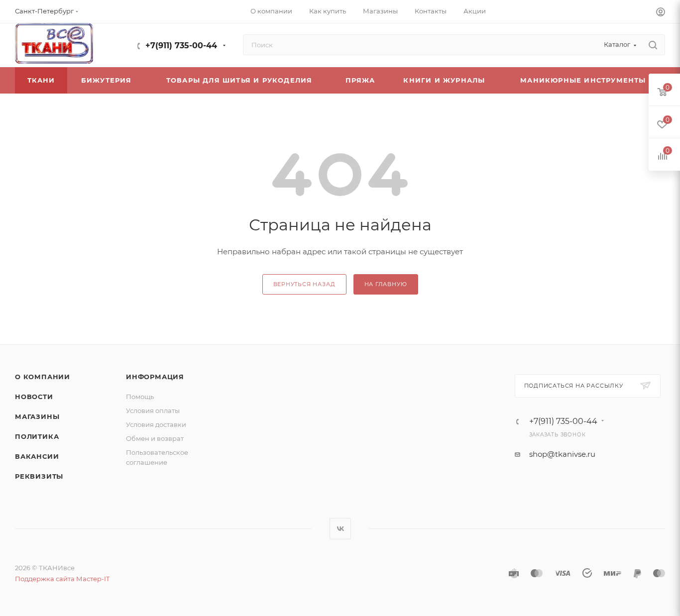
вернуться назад (304, 284)
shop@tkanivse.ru (562, 454)
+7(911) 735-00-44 (181, 45)
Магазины (37, 416)
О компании (42, 377)
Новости (34, 397)
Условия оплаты (153, 410)
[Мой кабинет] (660, 13)
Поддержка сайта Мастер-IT (62, 579)
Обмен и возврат (155, 438)
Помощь (140, 397)
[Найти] (653, 44)
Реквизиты (39, 476)
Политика (37, 436)
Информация (155, 377)
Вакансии (37, 456)
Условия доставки (156, 424)
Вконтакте (340, 528)
